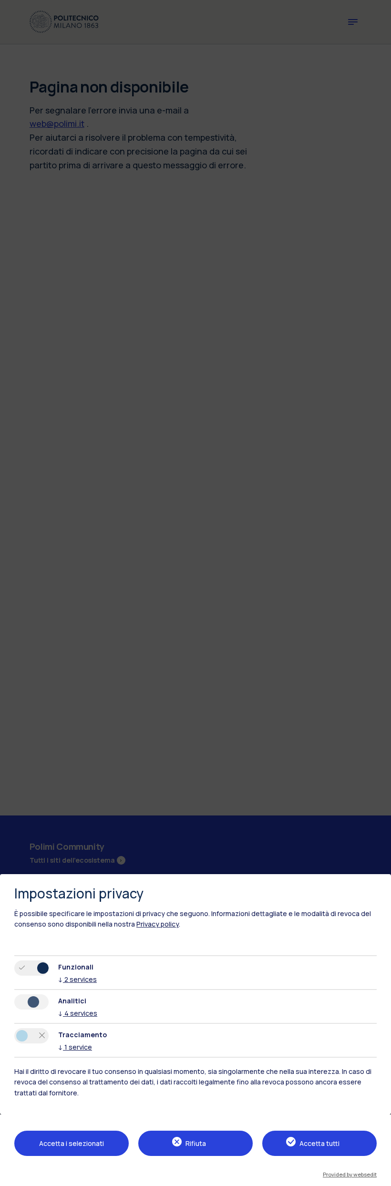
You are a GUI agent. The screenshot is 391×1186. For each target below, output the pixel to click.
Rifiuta (195, 1143)
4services (77, 1013)
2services (77, 979)
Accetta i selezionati (71, 1143)
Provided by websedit (350, 1174)
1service (75, 1047)
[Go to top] (378, 1175)
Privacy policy (157, 923)
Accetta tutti (319, 1143)
